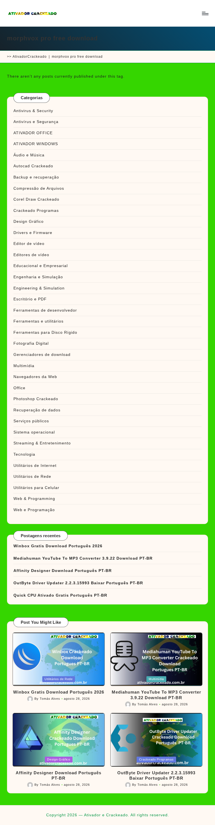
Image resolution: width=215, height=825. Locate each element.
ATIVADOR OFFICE (33, 133)
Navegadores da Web (35, 376)
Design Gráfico (28, 221)
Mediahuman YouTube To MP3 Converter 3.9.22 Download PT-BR (83, 558)
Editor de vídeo (29, 243)
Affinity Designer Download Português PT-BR (62, 570)
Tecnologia (24, 454)
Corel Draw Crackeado (36, 199)
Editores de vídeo (31, 254)
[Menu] (205, 13)
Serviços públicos (31, 421)
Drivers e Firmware (32, 232)
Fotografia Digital (31, 343)
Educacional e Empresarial (40, 265)
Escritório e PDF (30, 299)
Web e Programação (34, 509)
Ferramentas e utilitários (38, 321)
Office (19, 388)
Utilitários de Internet (35, 465)
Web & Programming (34, 498)
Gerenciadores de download (42, 354)
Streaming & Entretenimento (42, 443)
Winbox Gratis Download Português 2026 (57, 546)
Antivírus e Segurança (36, 121)
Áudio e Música (29, 155)
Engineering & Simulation (39, 288)
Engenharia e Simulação (38, 277)
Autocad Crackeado (33, 166)
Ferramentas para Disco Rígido (45, 332)
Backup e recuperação (36, 177)
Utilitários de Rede (32, 476)
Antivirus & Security (33, 110)
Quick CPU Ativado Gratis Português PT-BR (60, 595)
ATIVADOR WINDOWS (35, 144)
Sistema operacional (34, 432)
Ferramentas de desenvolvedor (45, 310)
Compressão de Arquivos (38, 188)
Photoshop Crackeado (35, 399)
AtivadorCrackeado (30, 57)
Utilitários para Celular (36, 487)
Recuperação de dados (36, 410)
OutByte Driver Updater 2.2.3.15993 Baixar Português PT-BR (78, 583)
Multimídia (23, 365)
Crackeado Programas (36, 210)
